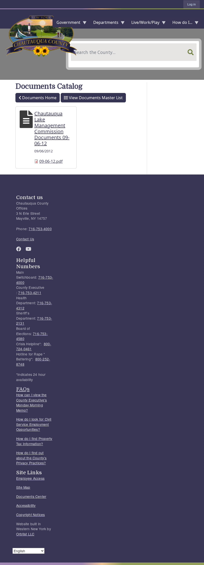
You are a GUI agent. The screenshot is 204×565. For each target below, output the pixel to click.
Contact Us (25, 238)
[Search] (191, 52)
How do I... (180, 23)
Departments (103, 23)
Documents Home (39, 97)
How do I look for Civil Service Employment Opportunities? (33, 424)
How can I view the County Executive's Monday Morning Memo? (31, 402)
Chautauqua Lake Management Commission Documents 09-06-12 (51, 128)
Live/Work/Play (143, 23)
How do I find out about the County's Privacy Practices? (31, 457)
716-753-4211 (29, 292)
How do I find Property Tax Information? (34, 441)
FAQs (23, 389)
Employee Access (30, 478)
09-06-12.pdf (51, 161)
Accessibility (26, 505)
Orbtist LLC (25, 533)
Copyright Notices (30, 514)
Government (66, 23)
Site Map (23, 487)
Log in (191, 4)
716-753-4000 (40, 228)
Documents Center (31, 496)
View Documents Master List (96, 97)
